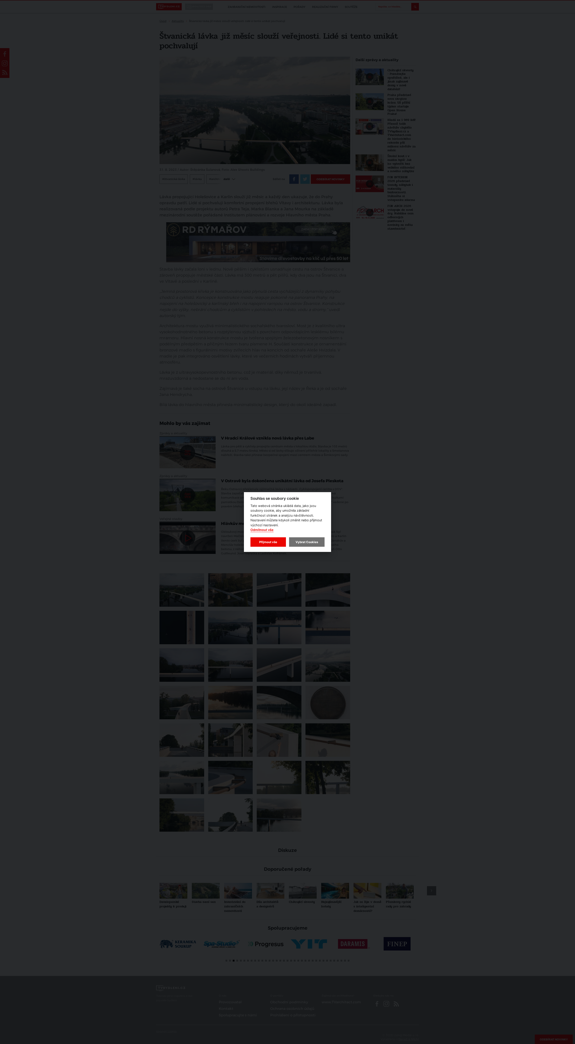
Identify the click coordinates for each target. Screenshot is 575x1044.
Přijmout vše (268, 542)
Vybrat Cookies (307, 542)
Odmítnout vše (262, 530)
